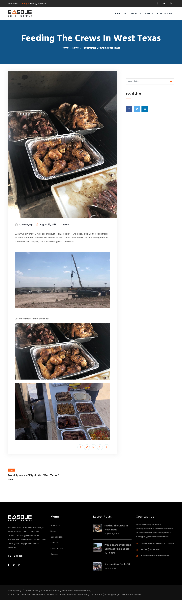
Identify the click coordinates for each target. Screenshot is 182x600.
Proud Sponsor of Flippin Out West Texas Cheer (118, 546)
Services (136, 13)
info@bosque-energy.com (155, 555)
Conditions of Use (50, 590)
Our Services (57, 536)
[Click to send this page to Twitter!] (87, 447)
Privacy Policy (14, 590)
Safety (149, 13)
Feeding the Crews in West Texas (116, 527)
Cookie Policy (31, 590)
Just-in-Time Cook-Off (117, 564)
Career (54, 553)
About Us (120, 13)
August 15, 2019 (48, 224)
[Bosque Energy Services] (20, 13)
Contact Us (164, 13)
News (76, 47)
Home (65, 47)
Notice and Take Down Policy (76, 590)
